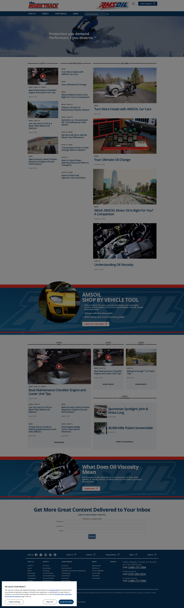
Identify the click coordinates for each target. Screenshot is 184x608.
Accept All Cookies (66, 602)
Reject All (50, 602)
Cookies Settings (14, 602)
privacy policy (54, 590)
